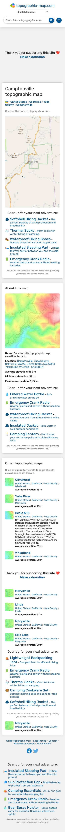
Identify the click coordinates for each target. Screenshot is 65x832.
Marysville (20, 503)
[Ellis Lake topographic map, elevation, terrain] (9, 639)
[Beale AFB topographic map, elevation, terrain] (9, 529)
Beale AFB (22, 513)
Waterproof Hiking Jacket (31, 414)
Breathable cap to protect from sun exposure (34, 784)
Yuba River (22, 496)
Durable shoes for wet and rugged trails (33, 242)
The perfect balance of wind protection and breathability (33, 222)
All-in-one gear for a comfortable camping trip (34, 792)
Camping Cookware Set (29, 690)
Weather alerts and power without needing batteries (34, 801)
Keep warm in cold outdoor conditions (33, 427)
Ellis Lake (21, 635)
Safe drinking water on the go (31, 396)
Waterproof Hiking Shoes (30, 239)
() (30, 364)
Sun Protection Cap (24, 782)
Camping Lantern (24, 434)
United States (22, 483)
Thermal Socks (22, 230)
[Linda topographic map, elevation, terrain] (9, 609)
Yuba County (51, 483)
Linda (19, 604)
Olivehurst (22, 480)
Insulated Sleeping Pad (29, 247)
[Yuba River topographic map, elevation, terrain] (9, 501)
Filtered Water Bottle (27, 394)
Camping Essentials (24, 790)
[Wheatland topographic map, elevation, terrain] (9, 556)
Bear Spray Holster (23, 807)
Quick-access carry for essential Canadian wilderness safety (32, 811)
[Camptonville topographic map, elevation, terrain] (32, 320)
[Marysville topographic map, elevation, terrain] (9, 594)
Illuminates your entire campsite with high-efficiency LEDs (34, 437)
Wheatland (22, 553)
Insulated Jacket (24, 425)
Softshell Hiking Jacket (29, 219)
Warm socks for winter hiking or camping (32, 232)
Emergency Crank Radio (30, 259)
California (37, 483)
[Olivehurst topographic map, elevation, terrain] (9, 484)
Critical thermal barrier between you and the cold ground (34, 250)
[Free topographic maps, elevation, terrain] (6, 101)
